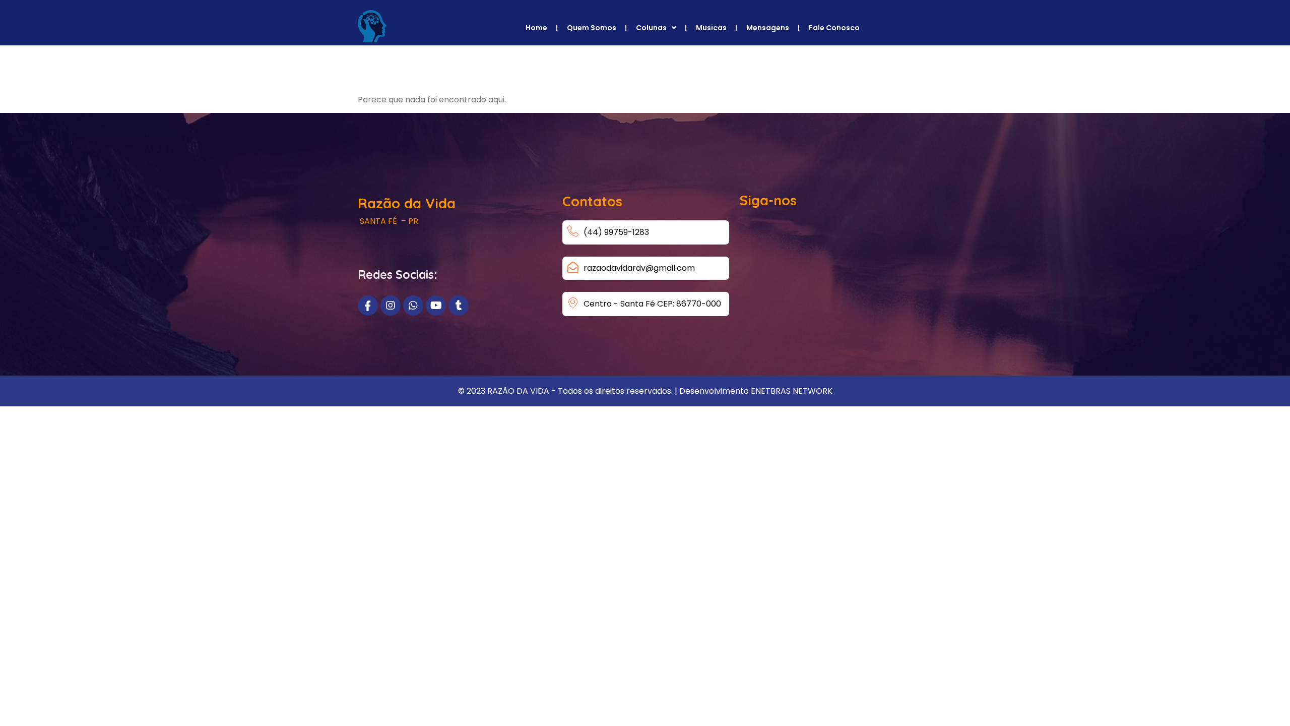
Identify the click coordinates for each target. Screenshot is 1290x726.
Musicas (711, 28)
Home (536, 28)
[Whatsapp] (413, 305)
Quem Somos (591, 28)
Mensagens (767, 28)
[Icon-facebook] (368, 305)
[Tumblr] (458, 305)
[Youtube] (436, 305)
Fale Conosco (834, 28)
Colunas (651, 28)
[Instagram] (390, 305)
